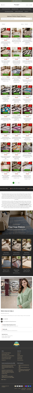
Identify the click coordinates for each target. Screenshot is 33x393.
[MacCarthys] (16, 5)
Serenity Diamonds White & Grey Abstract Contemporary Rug (27, 138)
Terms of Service (20, 360)
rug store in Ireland (23, 204)
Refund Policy (19, 358)
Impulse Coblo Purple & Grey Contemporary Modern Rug (27, 119)
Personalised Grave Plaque (9, 11)
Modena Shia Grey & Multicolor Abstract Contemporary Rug (27, 176)
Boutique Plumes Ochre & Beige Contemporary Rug (5, 79)
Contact (18, 354)
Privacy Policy (19, 357)
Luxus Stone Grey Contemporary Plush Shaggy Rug (5, 98)
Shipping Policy (20, 355)
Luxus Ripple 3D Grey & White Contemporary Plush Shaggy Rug (16, 117)
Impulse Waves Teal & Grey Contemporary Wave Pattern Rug (27, 100)
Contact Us (26, 11)
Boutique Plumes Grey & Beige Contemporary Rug (16, 41)
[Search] (31, 19)
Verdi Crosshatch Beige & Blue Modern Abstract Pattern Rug (5, 61)
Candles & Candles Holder (19, 11)
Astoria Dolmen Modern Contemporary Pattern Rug (16, 176)
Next (19, 182)
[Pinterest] (4, 379)
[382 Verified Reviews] (16, 347)
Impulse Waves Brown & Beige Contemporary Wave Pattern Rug (5, 42)
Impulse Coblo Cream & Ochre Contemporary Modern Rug (16, 157)
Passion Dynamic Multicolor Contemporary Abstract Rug (5, 157)
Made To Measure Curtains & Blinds (8, 355)
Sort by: (22, 24)
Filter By (3, 24)
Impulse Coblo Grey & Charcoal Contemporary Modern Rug (16, 100)
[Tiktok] (5, 379)
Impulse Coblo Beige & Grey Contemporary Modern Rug (27, 61)
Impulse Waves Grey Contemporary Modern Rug (5, 138)
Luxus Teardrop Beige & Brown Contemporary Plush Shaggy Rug (27, 41)
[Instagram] (3, 379)
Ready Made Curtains (5, 354)
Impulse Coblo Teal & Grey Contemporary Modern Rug (5, 119)
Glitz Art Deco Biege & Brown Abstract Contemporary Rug (5, 176)
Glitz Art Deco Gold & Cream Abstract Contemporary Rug (27, 81)
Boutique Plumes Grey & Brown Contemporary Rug (27, 156)
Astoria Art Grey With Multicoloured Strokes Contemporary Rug (16, 61)
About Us (16, 388)
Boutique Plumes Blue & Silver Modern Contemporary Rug (16, 79)
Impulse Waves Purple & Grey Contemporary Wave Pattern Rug (16, 138)
